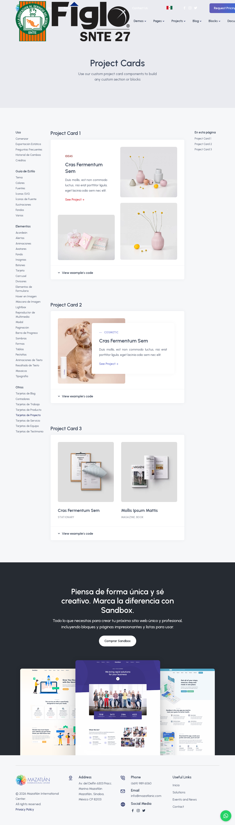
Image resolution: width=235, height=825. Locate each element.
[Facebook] (133, 810)
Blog (196, 21)
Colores (20, 183)
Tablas (20, 349)
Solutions (179, 792)
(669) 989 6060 (141, 783)
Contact (178, 806)
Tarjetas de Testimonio (29, 431)
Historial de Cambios (28, 155)
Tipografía (22, 376)
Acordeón (21, 232)
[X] (144, 810)
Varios (19, 215)
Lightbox (21, 307)
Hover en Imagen (26, 296)
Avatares (21, 249)
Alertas (20, 238)
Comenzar (22, 138)
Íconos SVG (23, 193)
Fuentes (20, 188)
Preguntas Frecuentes (29, 149)
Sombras (21, 338)
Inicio (176, 785)
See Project (73, 199)
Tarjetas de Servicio (28, 420)
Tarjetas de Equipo (27, 426)
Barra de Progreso (27, 333)
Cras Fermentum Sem (79, 510)
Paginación (22, 327)
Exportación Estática (28, 144)
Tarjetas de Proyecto (28, 415)
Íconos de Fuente (26, 199)
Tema (19, 177)
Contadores (23, 399)
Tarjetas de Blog (25, 393)
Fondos (20, 210)
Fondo (19, 254)
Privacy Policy (25, 809)
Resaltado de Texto (27, 365)
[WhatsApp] (225, 815)
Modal (19, 322)
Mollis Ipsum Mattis (139, 510)
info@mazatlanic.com (146, 796)
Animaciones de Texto (29, 360)
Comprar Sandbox (117, 641)
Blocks (213, 21)
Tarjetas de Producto (28, 409)
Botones (20, 265)
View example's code (77, 273)
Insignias (21, 259)
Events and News (185, 799)
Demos (139, 21)
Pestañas (21, 354)
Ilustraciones (23, 204)
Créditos (21, 160)
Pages (157, 21)
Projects (177, 21)
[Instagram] (138, 810)
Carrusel (21, 276)
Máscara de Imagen (28, 301)
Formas (20, 343)
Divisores (21, 281)
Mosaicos (21, 371)
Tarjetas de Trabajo (28, 404)
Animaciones (23, 243)
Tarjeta (20, 270)
